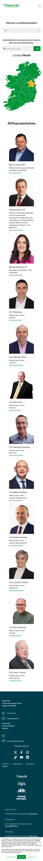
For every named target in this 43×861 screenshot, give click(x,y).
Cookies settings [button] (11, 857)
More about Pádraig (16, 365)
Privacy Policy (33, 814)
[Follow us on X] (15, 752)
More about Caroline (16, 590)
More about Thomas (16, 230)
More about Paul (15, 635)
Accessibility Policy (11, 826)
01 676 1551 (11, 713)
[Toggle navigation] (39, 6)
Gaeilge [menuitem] (4, 766)
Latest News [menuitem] (17, 764)
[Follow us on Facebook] (21, 752)
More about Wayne (15, 500)
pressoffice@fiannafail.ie (15, 741)
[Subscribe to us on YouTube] (21, 757)
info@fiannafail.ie (13, 718)
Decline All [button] (32, 857)
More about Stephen (16, 545)
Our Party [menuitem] (5, 764)
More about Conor (15, 680)
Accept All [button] (21, 857)
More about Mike (15, 320)
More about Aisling (15, 275)
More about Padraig (16, 455)
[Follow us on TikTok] (15, 757)
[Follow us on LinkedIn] (27, 757)
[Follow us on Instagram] (27, 752)
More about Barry (15, 173)
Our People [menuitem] (29, 764)
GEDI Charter (33, 836)
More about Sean (15, 410)
